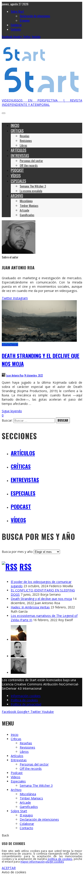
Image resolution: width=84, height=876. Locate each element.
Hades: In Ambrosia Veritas (30, 607)
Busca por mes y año (17, 551)
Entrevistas (25, 480)
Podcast (21, 506)
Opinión (14, 344)
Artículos (6, 344)
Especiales (23, 493)
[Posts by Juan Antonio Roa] (18, 252)
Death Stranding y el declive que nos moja (41, 599)
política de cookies (60, 859)
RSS (25, 566)
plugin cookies (54, 862)
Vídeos (18, 520)
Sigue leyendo (12, 411)
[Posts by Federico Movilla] (18, 656)
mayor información (32, 862)
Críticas (21, 466)
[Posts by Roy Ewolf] (18, 639)
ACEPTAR (9, 868)
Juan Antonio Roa (15, 375)
